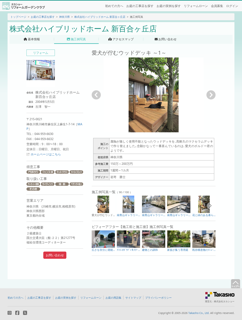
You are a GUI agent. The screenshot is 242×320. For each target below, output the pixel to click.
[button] (97, 205)
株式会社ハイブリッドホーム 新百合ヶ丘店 (99, 17)
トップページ (18, 17)
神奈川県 (64, 17)
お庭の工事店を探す (140, 6)
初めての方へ (114, 6)
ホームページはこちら (46, 154)
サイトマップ (133, 297)
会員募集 (217, 6)
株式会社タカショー (224, 301)
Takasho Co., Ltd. (198, 313)
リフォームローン (196, 6)
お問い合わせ (55, 255)
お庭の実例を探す (169, 6)
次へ (211, 94)
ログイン (232, 6)
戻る (96, 94)
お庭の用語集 (113, 297)
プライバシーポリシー (158, 297)
